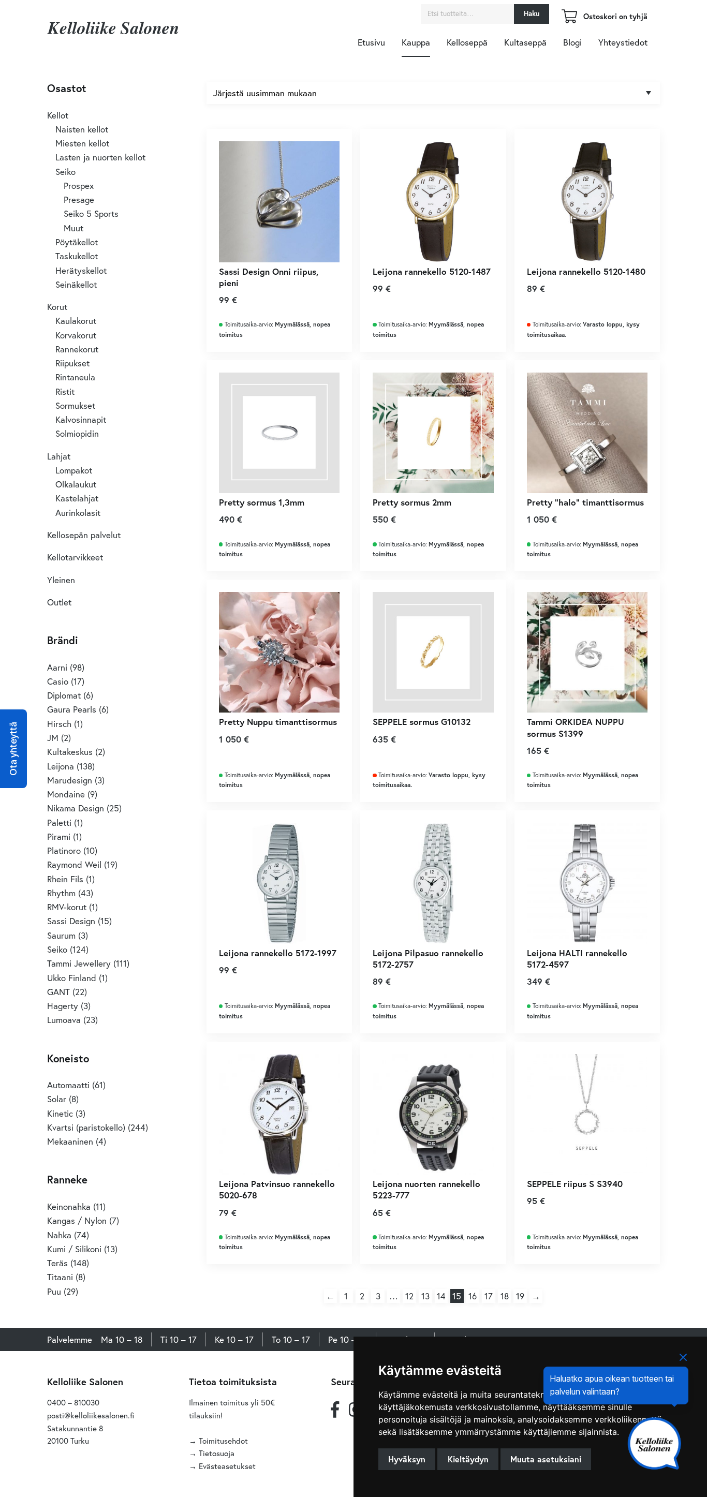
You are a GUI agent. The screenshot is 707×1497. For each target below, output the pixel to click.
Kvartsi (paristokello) (86, 1127)
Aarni (57, 667)
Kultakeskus (70, 752)
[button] (13, 748)
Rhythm (61, 893)
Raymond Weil (74, 864)
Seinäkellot (76, 284)
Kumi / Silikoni (74, 1249)
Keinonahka (69, 1206)
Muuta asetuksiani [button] (545, 1459)
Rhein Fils (65, 879)
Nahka (59, 1235)
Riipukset (72, 363)
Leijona (60, 766)
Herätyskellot (81, 270)
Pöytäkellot (76, 242)
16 (472, 1296)
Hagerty (62, 1006)
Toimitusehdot (223, 1440)
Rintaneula (75, 377)
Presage (79, 199)
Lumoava (64, 1020)
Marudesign (69, 780)
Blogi (572, 42)
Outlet (59, 602)
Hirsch (59, 724)
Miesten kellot (82, 143)
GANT (58, 992)
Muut (73, 228)
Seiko (65, 171)
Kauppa (416, 42)
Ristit (65, 391)
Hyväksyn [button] (406, 1459)
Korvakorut (75, 335)
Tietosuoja (216, 1453)
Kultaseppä (525, 42)
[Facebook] (335, 1409)
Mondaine (66, 794)
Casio (57, 681)
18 (504, 1296)
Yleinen (61, 580)
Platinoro (64, 850)
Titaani (60, 1277)
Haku (531, 13)
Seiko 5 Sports (91, 213)
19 (520, 1296)
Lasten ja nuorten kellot (100, 157)
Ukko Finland (71, 978)
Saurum (61, 935)
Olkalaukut (75, 484)
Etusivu (371, 42)
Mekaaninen (70, 1141)
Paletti (59, 822)
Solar (56, 1099)
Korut (57, 307)
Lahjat (58, 456)
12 (409, 1296)
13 (425, 1296)
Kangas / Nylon (77, 1220)
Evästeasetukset (227, 1466)
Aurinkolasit (77, 512)
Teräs (57, 1263)
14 (441, 1296)
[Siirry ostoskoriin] (569, 20)
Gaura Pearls (71, 709)
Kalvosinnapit (80, 419)
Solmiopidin (77, 433)
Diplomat (64, 695)
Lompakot (73, 470)
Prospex (79, 185)
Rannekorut (76, 349)
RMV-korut (66, 907)
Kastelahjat (76, 498)
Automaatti (68, 1085)
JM (52, 738)
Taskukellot (76, 256)
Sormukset (75, 405)
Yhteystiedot (622, 42)
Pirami (58, 836)
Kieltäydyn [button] (468, 1459)
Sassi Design (71, 921)
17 (488, 1296)
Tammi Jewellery (79, 963)
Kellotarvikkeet (75, 557)
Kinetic (60, 1113)
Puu (54, 1291)
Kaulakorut (75, 321)
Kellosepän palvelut (84, 535)
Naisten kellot (81, 129)
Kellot (57, 115)
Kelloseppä (467, 42)
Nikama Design (75, 808)
